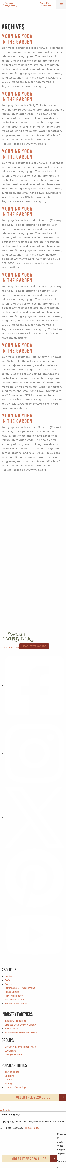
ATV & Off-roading (15, 1087)
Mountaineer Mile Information (21, 1032)
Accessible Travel (14, 999)
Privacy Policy (31, 1128)
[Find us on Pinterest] (34, 878)
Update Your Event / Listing (20, 1025)
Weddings (10, 1051)
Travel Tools (11, 1028)
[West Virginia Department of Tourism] (10, 4)
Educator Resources (16, 1003)
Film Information (14, 996)
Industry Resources (15, 1021)
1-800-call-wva (10, 647)
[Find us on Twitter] (34, 817)
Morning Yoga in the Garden (17, 97)
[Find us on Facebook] (34, 685)
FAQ (7, 980)
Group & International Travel (20, 1047)
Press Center (12, 992)
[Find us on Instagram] (34, 753)
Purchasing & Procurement (20, 988)
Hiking (8, 1083)
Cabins (8, 1080)
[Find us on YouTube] (34, 935)
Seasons (9, 1076)
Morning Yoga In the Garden (17, 39)
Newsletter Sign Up (34, 646)
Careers (9, 984)
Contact (9, 976)
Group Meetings (14, 1055)
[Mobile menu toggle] (61, 6)
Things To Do (12, 1072)
